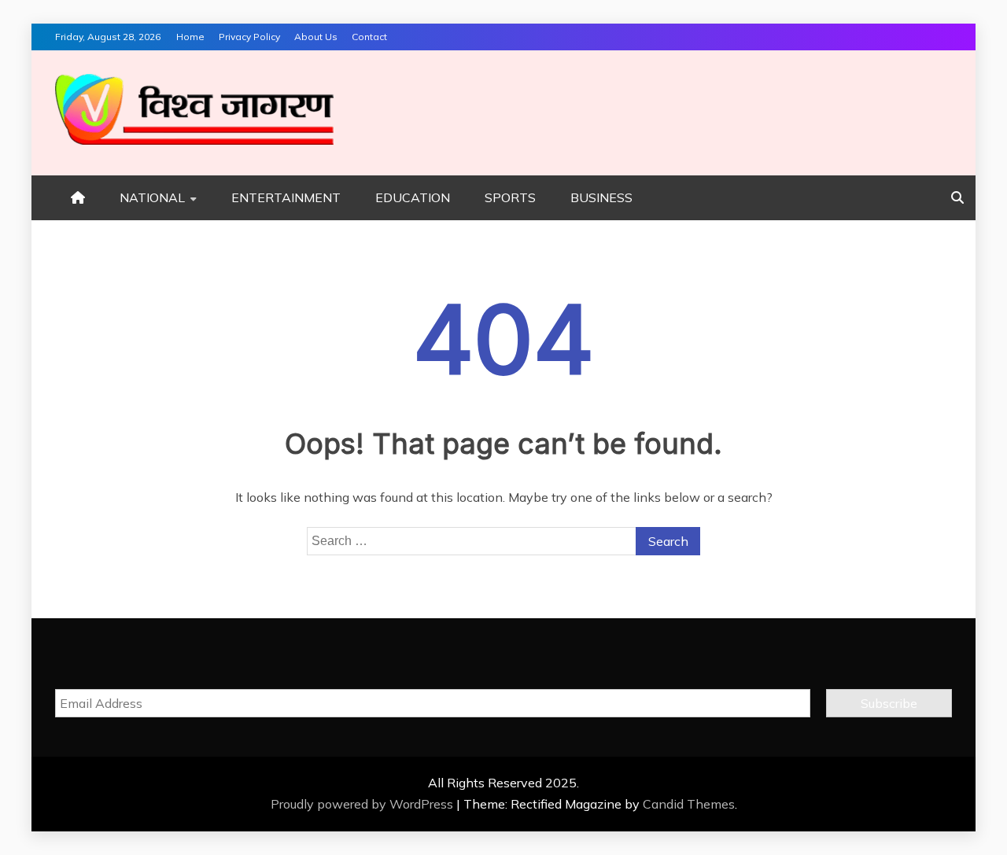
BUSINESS (601, 197)
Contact (369, 36)
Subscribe (889, 703)
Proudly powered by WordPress (363, 804)
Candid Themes (689, 804)
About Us (316, 36)
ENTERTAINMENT (286, 197)
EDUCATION (412, 197)
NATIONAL (152, 197)
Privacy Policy (249, 36)
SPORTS (510, 197)
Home (190, 36)
